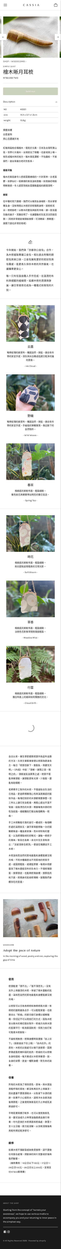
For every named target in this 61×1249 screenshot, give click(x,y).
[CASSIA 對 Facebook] (5, 1232)
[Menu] (5, 5)
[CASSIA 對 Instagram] (8, 1232)
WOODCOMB (18, 61)
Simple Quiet (9, 66)
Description (9, 101)
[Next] (58, 37)
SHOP (6, 61)
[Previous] (3, 37)
